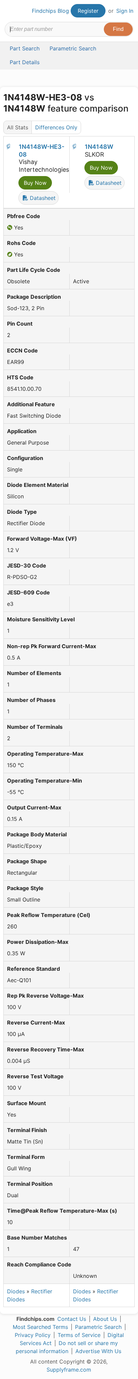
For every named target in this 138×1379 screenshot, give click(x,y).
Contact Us (71, 1318)
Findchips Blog (50, 10)
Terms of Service (79, 1335)
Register (88, 10)
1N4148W (99, 146)
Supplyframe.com (69, 1369)
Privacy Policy (33, 1335)
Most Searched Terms (40, 1327)
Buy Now (35, 182)
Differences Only (56, 127)
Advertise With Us (98, 1351)
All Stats (17, 127)
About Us (105, 1318)
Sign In (124, 10)
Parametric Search (98, 1327)
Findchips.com (10, 11)
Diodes (16, 1291)
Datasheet (42, 198)
